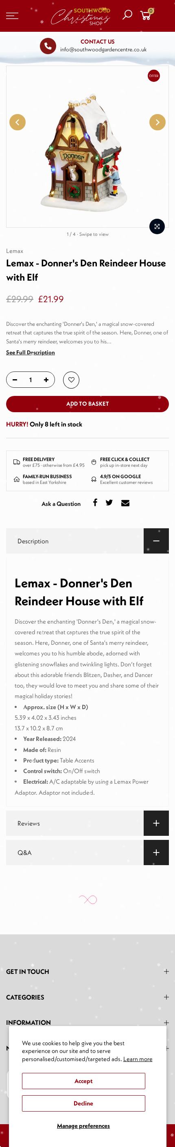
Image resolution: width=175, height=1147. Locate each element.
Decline (83, 1103)
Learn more (138, 1059)
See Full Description (30, 352)
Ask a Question (61, 504)
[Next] (157, 122)
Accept (83, 1081)
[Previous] (17, 122)
